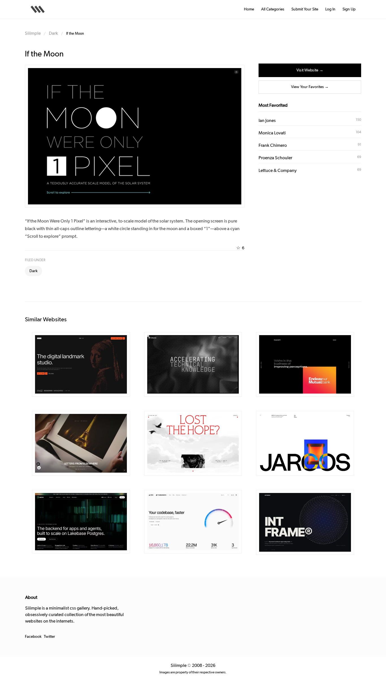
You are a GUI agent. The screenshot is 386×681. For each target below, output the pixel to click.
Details (73, 364)
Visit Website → (309, 70)
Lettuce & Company (278, 170)
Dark (53, 33)
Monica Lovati (272, 133)
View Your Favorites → (310, 87)
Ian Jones (267, 120)
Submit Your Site (304, 9)
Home (249, 9)
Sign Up (348, 9)
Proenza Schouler (275, 158)
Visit (92, 364)
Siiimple (33, 33)
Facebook (33, 637)
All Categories (272, 9)
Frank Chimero (273, 145)
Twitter (49, 637)
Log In (330, 9)
